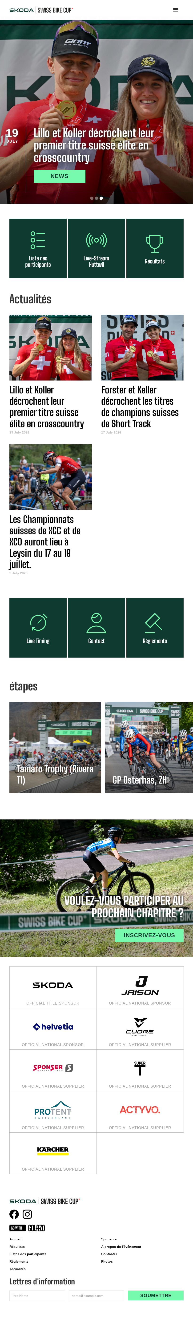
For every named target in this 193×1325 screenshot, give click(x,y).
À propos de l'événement (121, 1247)
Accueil (15, 1239)
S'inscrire (66, 176)
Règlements (18, 1261)
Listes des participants (27, 1254)
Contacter (109, 1254)
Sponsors (109, 1239)
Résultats (17, 1247)
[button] (176, 10)
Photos (107, 1261)
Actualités (17, 1269)
